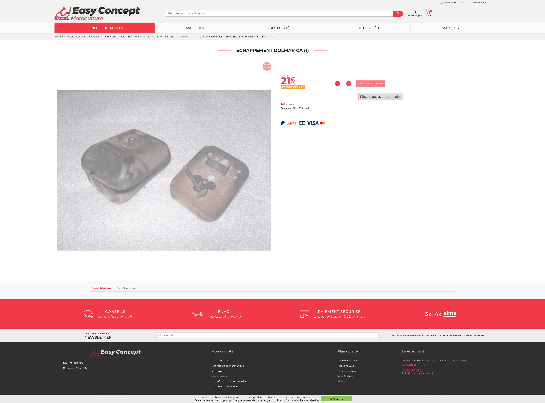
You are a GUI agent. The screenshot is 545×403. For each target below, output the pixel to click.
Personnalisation (309, 400)
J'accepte (336, 398)
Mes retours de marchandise (227, 366)
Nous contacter (479, 2)
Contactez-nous (414, 364)
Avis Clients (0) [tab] (126, 288)
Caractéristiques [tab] (102, 288)
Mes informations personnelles (228, 381)
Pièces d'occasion (347, 371)
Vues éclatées (345, 376)
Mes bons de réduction (224, 386)
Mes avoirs (217, 371)
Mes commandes (221, 360)
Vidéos (341, 381)
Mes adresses (219, 376)
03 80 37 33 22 (413, 370)
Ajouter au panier (370, 83)
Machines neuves (347, 360)
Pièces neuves (346, 366)
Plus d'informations (287, 400)
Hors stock (288, 104)
